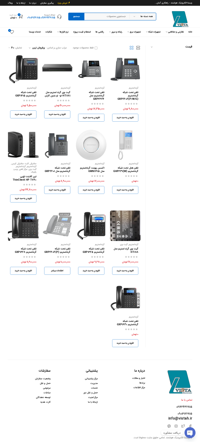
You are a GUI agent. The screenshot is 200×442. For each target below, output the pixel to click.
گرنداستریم (133, 88)
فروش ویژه (63, 3)
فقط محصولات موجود (83, 48)
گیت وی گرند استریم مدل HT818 (126, 250)
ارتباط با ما (21, 3)
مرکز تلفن (23, 169)
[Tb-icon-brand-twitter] (183, 426)
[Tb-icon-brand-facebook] (190, 426)
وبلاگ (10, 3)
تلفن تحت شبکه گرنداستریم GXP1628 (25, 250)
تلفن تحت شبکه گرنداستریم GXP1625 (93, 250)
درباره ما (32, 3)
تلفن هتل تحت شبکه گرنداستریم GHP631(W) (125, 169)
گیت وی (32, 169)
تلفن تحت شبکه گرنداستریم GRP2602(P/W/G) (128, 96)
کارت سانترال (23, 163)
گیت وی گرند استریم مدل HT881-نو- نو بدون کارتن (57, 94)
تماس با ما (186, 400)
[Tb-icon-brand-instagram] (176, 426)
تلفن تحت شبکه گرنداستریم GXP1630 (127, 323)
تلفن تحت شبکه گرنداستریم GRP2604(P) (57, 250)
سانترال (33, 163)
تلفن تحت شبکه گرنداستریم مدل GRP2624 (96, 96)
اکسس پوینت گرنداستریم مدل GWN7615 (92, 169)
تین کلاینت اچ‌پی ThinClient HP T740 (24, 178)
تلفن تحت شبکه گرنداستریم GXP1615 (25, 94)
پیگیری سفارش (47, 3)
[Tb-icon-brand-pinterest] (169, 426)
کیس (14, 163)
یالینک (33, 172)
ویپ (16, 169)
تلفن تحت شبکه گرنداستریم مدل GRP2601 (57, 169)
